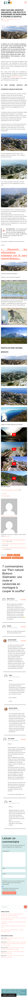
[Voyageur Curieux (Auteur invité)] (9, 514)
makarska (10, 555)
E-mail (4, 873)
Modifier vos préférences (9, 995)
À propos (4, 493)
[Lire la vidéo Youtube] (14, 434)
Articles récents (6, 495)
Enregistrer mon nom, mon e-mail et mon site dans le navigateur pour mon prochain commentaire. (13, 882)
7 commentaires (5, 20)
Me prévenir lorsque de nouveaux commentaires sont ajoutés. (10, 889)
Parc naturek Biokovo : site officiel (10, 490)
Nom (3, 868)
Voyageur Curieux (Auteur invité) (11, 19)
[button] (25, 2)
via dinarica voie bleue (18, 557)
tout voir (7, 536)
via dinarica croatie (6, 557)
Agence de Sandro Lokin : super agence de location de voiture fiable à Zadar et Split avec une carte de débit (13, 943)
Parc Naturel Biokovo (16, 76)
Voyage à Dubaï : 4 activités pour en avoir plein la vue (13, 543)
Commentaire (6, 851)
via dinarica (16, 555)
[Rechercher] (25, 906)
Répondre (23, 599)
